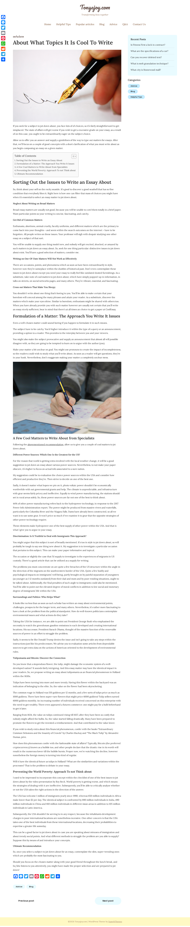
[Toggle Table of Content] (72, 156)
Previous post (26, 900)
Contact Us (139, 24)
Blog (101, 24)
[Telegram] (3, 54)
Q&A (125, 24)
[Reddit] (3, 48)
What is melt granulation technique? (149, 63)
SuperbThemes (115, 921)
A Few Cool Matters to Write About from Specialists (42, 167)
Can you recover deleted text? (146, 57)
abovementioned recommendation (45, 444)
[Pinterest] (3, 38)
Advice (113, 24)
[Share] (3, 59)
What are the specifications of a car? (149, 51)
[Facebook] (3, 17)
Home (47, 24)
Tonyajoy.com (95, 7)
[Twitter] (3, 27)
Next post (108, 900)
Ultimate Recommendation (30, 173)
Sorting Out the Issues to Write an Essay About (39, 160)
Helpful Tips (63, 24)
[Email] (3, 33)
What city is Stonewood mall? (146, 69)
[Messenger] (3, 22)
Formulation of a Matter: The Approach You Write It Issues (45, 163)
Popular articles (85, 24)
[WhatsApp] (3, 43)
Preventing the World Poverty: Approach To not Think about (46, 170)
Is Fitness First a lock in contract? (148, 44)
